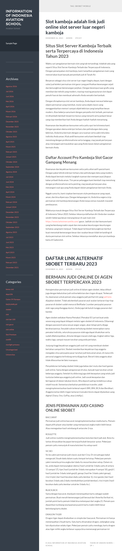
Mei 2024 (10, 187)
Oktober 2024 (11, 162)
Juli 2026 (9, 91)
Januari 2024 (11, 207)
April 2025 (10, 142)
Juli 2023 (9, 237)
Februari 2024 (11, 202)
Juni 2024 (10, 182)
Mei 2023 (10, 247)
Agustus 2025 (11, 137)
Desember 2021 (12, 267)
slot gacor (10, 324)
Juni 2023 (10, 242)
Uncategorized (11, 350)
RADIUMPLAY (11, 304)
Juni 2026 (10, 96)
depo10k (9, 294)
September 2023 (12, 227)
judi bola (107, 297)
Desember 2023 (12, 212)
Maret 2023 (10, 257)
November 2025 (12, 127)
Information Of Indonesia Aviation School (19, 17)
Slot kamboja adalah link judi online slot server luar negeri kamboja (75, 27)
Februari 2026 (11, 117)
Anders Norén (106, 543)
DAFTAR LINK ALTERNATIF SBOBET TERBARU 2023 (74, 260)
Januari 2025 (11, 157)
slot (7, 314)
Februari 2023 (11, 262)
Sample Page (11, 43)
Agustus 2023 (11, 232)
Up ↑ (92, 545)
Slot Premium (11, 334)
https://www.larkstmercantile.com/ (62, 221)
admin (69, 38)
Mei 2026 (10, 101)
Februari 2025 (11, 152)
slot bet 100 (10, 319)
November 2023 (12, 217)
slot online (10, 329)
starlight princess (13, 345)
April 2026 (10, 106)
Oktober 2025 (11, 132)
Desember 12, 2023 (54, 269)
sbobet (8, 309)
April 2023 (10, 252)
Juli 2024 (9, 177)
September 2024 (12, 167)
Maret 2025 (10, 147)
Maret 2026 (10, 111)
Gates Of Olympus (13, 299)
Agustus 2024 (11, 172)
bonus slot (10, 289)
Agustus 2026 (11, 86)
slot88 (8, 339)
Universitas (10, 355)
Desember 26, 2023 (54, 38)
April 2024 (10, 192)
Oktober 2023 (11, 222)
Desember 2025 (12, 121)
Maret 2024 (10, 197)
